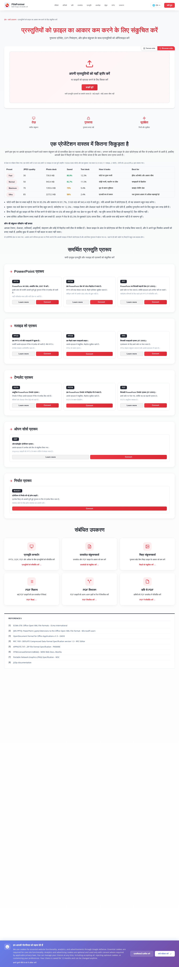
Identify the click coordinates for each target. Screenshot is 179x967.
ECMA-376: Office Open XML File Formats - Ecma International (40, 625)
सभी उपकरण (12, 19)
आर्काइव (98, 5)
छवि (72, 5)
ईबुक (106, 5)
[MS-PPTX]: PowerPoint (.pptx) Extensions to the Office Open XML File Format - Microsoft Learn (54, 631)
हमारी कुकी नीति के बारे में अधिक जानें (24, 963)
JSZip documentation (22, 662)
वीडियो (56, 5)
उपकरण (121, 5)
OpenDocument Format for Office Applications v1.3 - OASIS (39, 636)
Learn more (24, 302)
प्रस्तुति (89, 5)
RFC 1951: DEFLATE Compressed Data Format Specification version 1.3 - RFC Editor (49, 641)
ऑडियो (65, 5)
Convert (47, 302)
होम (5, 19)
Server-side (150, 48)
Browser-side (167, 48)
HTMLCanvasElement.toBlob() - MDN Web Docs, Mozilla (37, 652)
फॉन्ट (113, 5)
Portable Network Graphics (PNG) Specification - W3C (36, 657)
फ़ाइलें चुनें (89, 87)
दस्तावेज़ (80, 5)
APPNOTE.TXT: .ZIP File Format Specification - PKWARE (36, 646)
